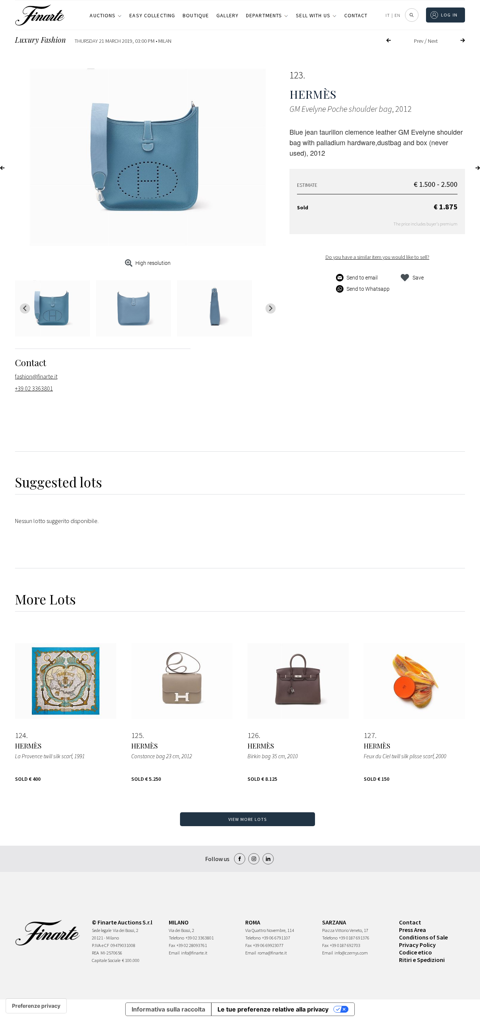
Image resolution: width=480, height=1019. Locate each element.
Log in (449, 15)
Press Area (412, 929)
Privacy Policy (417, 944)
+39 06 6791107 (276, 938)
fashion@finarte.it (36, 376)
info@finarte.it (194, 953)
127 (369, 735)
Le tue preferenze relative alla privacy (273, 1009)
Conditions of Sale (423, 937)
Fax (172, 945)
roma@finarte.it (272, 953)
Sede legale (101, 930)
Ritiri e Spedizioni (422, 959)
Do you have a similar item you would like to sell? (377, 257)
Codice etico (415, 952)
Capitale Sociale (106, 960)
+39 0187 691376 (354, 938)
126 (253, 735)
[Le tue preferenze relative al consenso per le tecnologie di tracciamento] (36, 1006)
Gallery (227, 15)
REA (95, 953)
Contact (356, 15)
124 (20, 735)
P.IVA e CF (100, 945)
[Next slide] (271, 309)
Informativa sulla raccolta (168, 1009)
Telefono (176, 938)
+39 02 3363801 (34, 388)
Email (174, 953)
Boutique (196, 15)
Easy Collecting (152, 15)
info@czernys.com (351, 953)
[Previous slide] (25, 309)
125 (136, 735)
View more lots (247, 819)
